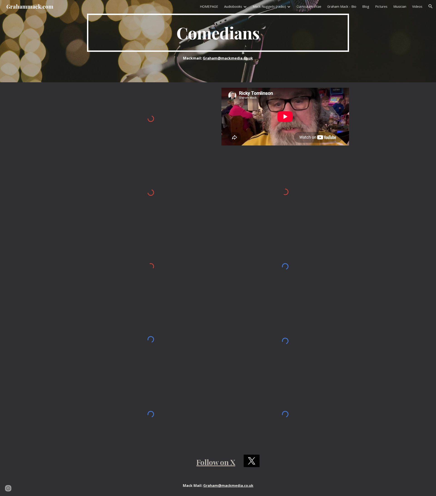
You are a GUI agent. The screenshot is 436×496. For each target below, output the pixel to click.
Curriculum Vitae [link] (309, 6)
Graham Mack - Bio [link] (341, 6)
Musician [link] (399, 6)
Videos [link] (417, 6)
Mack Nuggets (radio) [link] (269, 6)
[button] (430, 6)
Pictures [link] (381, 6)
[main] (218, 33)
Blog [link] (365, 6)
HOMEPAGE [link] (209, 6)
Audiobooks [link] (233, 6)
